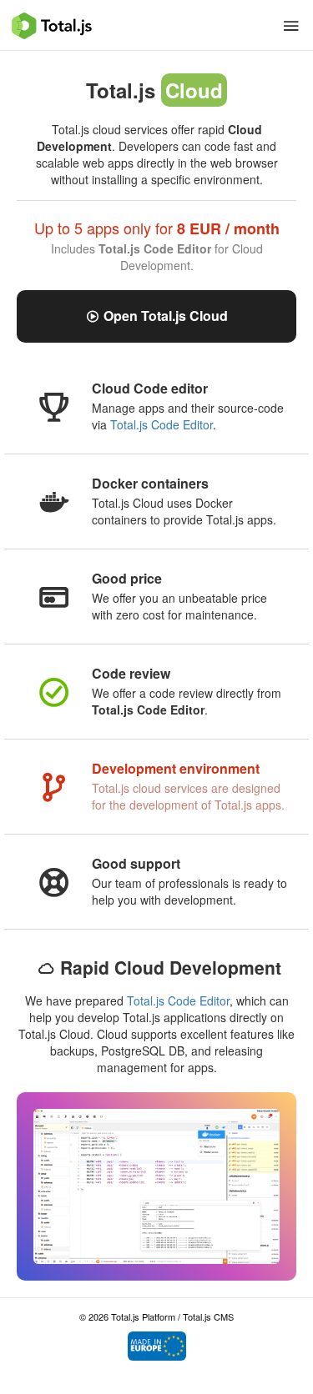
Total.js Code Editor (161, 424)
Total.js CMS (208, 1316)
